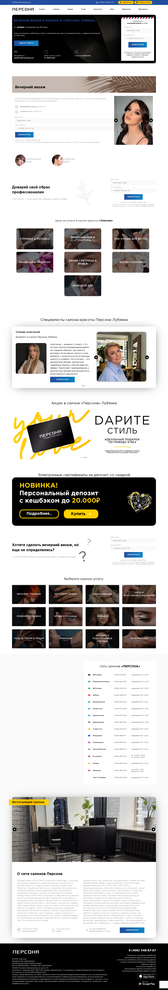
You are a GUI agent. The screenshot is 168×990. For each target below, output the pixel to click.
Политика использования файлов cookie (139, 971)
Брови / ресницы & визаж (83, 262)
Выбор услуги (26, 43)
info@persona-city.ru (20, 983)
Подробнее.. (39, 513)
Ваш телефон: (129, 35)
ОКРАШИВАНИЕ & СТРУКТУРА (83, 238)
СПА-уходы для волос (130, 239)
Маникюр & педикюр (34, 262)
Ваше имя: (128, 27)
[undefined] (116, 120)
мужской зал (83, 286)
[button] (83, 385)
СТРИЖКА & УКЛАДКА (35, 239)
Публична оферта (148, 964)
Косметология (131, 262)
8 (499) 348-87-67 (142, 50)
